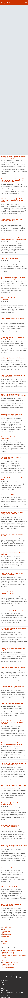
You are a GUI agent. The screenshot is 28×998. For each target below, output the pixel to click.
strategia (4, 940)
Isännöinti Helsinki (6, 994)
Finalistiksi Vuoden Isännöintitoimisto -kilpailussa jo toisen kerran (13, 649)
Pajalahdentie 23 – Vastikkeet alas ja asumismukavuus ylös (12, 687)
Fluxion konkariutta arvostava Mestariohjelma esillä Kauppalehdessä (13, 238)
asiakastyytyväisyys (7, 927)
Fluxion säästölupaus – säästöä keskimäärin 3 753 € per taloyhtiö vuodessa (12, 722)
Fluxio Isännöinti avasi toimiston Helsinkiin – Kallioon (12, 573)
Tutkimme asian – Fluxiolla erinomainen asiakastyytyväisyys (11, 743)
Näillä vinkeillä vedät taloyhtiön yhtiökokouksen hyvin (11, 219)
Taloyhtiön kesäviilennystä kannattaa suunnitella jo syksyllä (13, 157)
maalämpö (5, 938)
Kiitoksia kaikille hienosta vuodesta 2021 (12, 478)
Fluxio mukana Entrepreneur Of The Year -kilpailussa (13, 376)
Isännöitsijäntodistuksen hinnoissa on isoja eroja (13, 298)
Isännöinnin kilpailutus (7, 986)
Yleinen (4, 943)
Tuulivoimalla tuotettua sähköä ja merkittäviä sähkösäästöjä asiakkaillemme (12, 513)
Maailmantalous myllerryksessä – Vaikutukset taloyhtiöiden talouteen (13, 415)
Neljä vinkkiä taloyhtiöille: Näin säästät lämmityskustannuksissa (14, 846)
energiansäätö (6, 931)
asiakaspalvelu (6, 926)
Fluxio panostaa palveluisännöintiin (13, 611)
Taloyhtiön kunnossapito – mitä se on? (13, 785)
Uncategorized (6, 941)
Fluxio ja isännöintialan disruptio (12, 703)
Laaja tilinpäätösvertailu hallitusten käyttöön (13, 553)
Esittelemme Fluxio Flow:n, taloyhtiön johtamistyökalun (13, 628)
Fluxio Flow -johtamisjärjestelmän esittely (12, 534)
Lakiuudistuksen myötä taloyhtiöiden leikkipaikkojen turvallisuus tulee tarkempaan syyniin (13, 180)
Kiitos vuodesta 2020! (8, 495)
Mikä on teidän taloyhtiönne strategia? (13, 887)
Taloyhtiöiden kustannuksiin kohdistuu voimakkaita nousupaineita (13, 394)
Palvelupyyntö (4, 990)
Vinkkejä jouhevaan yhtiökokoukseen (13, 358)
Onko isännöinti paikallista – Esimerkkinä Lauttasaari (10, 825)
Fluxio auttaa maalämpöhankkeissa (12, 318)
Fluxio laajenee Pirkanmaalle (10, 258)
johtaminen (5, 933)
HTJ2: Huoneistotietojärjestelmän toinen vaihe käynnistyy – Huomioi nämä (12, 200)
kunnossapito (5, 936)
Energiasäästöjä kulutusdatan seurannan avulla (11, 803)
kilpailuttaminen (6, 934)
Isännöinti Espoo (5, 995)
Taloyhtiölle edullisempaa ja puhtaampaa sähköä (10, 592)
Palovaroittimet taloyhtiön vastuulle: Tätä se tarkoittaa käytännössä (13, 278)
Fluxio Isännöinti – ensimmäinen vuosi (13, 868)
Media (2, 982)
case (3, 929)
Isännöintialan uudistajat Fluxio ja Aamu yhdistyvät (12, 338)
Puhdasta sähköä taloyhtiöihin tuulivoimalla (11, 457)
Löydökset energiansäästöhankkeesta (13, 667)
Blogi (2, 984)
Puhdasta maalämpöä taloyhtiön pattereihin (11, 437)
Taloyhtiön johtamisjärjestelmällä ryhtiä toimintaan (12, 905)
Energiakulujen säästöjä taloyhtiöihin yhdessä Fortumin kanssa (13, 763)
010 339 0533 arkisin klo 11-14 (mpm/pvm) (12, 992)
